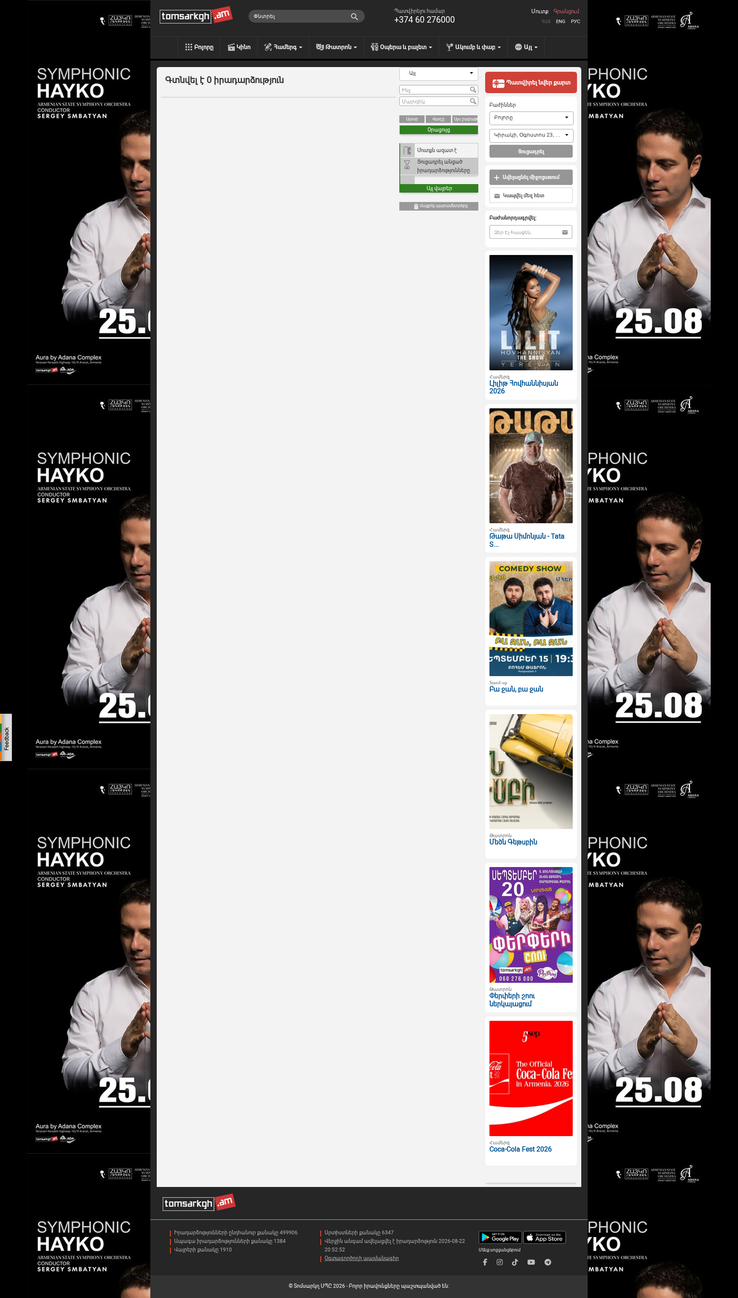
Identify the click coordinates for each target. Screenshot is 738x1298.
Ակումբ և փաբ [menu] (476, 47)
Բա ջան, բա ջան (516, 689)
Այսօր (412, 119)
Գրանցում (566, 11)
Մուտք (539, 11)
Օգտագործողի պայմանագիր (362, 1258)
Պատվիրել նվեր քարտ (538, 82)
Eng (560, 21)
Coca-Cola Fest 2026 (520, 1149)
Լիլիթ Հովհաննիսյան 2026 (523, 387)
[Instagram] (500, 1262)
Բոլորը (204, 47)
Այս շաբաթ (465, 119)
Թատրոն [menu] (339, 47)
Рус (575, 21)
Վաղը (438, 119)
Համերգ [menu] (286, 47)
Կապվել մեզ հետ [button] (523, 196)
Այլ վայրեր (439, 188)
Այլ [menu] (528, 47)
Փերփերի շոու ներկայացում (512, 1000)
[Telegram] (548, 1262)
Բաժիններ (502, 105)
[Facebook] (485, 1262)
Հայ (546, 21)
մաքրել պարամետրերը (443, 205)
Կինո (244, 47)
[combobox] (438, 74)
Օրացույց (439, 130)
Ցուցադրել (531, 152)
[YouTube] (531, 1262)
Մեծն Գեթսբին (513, 842)
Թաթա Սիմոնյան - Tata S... (527, 540)
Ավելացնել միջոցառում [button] (530, 177)
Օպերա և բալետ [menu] (404, 47)
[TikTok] (515, 1262)
